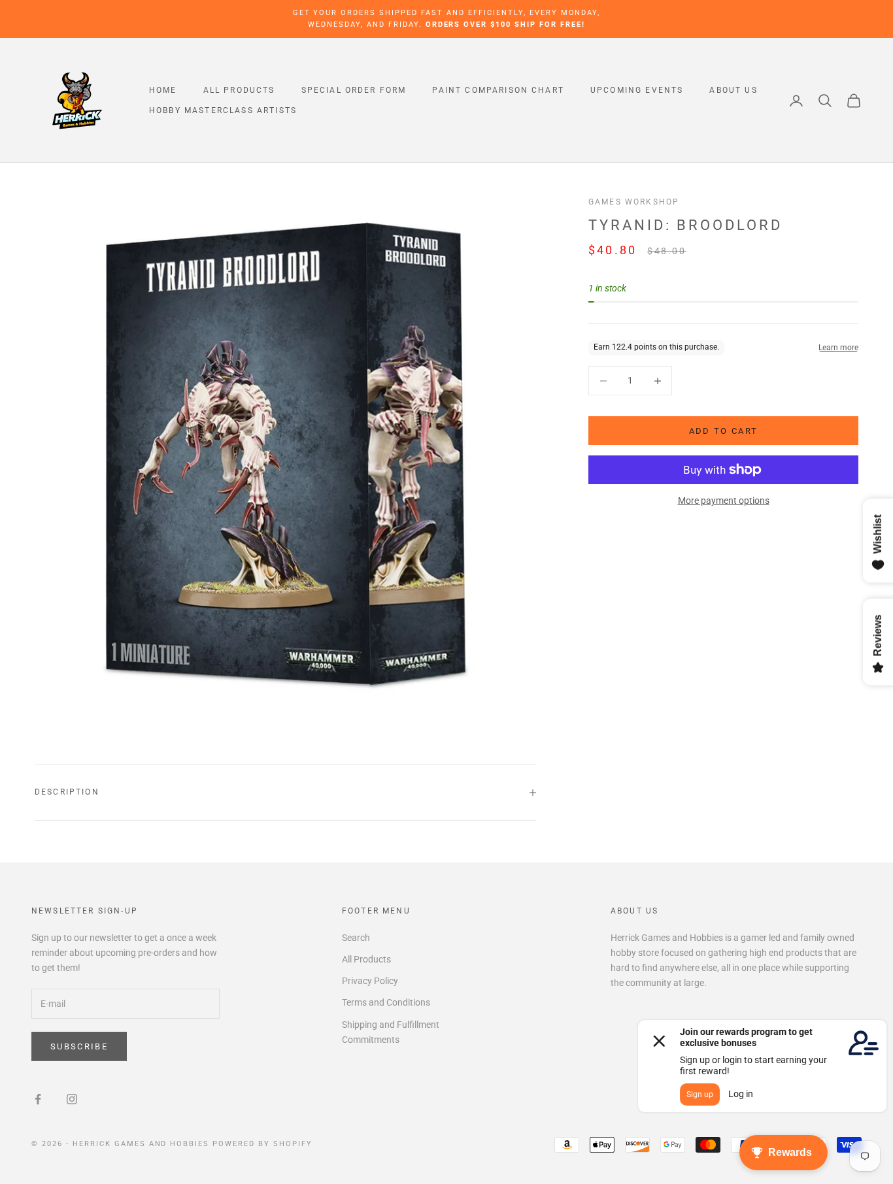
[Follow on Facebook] (37, 1099)
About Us (733, 90)
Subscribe (79, 1046)
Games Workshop (633, 201)
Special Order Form (354, 90)
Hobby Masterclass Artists (223, 110)
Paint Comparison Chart (498, 90)
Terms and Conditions (386, 1002)
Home (163, 90)
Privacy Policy (370, 981)
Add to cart (723, 431)
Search (356, 937)
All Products (239, 90)
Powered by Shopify (262, 1144)
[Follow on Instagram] (71, 1099)
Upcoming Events (636, 90)
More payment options (723, 500)
